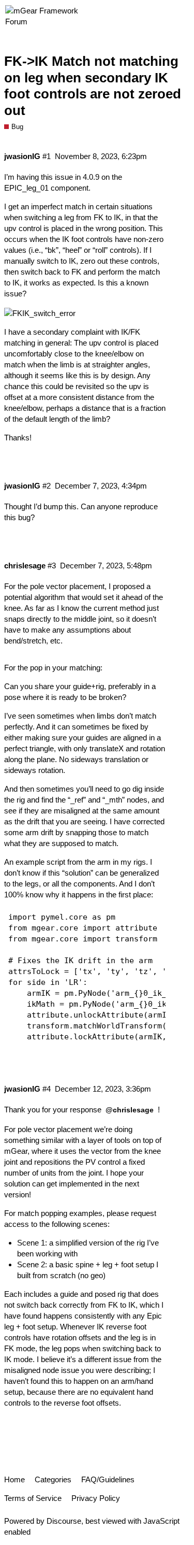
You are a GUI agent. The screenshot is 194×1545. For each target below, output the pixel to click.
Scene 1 (31, 1242)
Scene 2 (31, 1264)
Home (14, 1479)
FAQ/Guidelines (108, 1479)
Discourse (64, 1521)
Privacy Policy (95, 1498)
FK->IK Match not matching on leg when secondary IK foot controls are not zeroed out (92, 85)
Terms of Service (33, 1498)
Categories (53, 1479)
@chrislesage (130, 1110)
